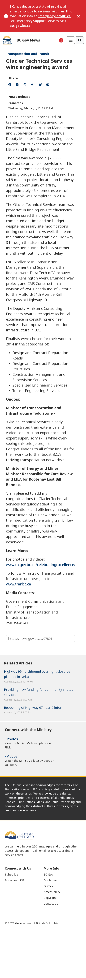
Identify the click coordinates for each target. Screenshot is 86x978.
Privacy (48, 886)
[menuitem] (24, 874)
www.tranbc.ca (18, 584)
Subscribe (11, 874)
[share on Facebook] (10, 85)
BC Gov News (28, 40)
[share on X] (18, 85)
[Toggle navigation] (71, 40)
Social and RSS (14, 880)
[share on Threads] (33, 85)
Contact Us (51, 903)
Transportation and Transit (27, 54)
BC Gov (48, 874)
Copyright (50, 898)
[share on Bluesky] (41, 85)
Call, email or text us (46, 850)
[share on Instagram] (26, 85)
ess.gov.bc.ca (20, 25)
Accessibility (52, 892)
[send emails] (48, 85)
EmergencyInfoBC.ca (54, 16)
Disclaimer (51, 880)
